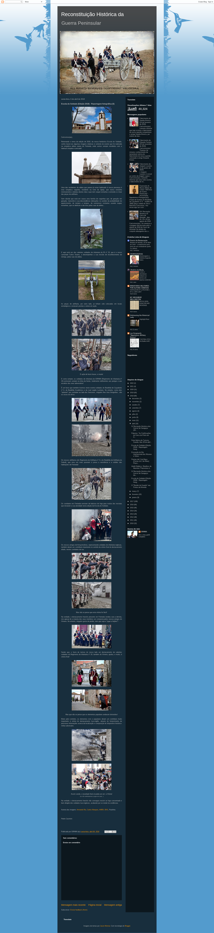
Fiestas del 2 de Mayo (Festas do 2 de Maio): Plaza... (140, 461)
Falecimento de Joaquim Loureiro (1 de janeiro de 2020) (146, 167)
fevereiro (135, 494)
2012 (132, 517)
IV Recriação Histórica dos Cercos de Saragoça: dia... (141, 473)
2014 (132, 511)
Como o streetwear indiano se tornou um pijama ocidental (145, 276)
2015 (132, 508)
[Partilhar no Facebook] (112, 832)
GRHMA (144, 532)
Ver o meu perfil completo (144, 536)
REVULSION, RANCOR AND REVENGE (145, 303)
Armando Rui (81, 810)
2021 (132, 386)
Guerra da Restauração (138, 240)
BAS (106, 810)
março (134, 491)
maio (134, 420)
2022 (132, 383)
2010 (132, 523)
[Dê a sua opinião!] (108, 832)
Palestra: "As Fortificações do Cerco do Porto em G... (141, 435)
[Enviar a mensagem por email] (105, 832)
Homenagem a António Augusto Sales (145, 258)
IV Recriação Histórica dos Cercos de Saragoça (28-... (141, 428)
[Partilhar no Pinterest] (115, 832)
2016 (132, 505)
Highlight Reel (144, 319)
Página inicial (94, 905)
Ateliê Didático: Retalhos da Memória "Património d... (141, 467)
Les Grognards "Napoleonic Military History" (138, 335)
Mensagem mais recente (73, 905)
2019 (132, 392)
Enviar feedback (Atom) (78, 910)
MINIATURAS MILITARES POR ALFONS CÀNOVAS (139, 287)
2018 (132, 396)
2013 (132, 514)
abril (133, 424)
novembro (136, 402)
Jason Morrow (105, 926)
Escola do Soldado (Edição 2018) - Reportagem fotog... (141, 447)
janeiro (134, 497)
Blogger (127, 926)
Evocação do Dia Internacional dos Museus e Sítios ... (141, 454)
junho (134, 417)
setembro (135, 408)
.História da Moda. (137, 270)
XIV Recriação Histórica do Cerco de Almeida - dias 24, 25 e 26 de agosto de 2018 (145, 216)
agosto (134, 411)
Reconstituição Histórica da (92, 14)
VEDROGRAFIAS (136, 254)
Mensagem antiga (113, 905)
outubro (135, 405)
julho (134, 414)
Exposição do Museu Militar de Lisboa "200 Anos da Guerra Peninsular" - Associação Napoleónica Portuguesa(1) (140, 191)
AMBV (101, 810)
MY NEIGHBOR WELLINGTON (136, 298)
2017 (132, 501)
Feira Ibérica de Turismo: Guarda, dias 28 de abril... (141, 441)
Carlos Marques (92, 810)
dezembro (136, 398)
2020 (132, 389)
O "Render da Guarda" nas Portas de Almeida (140, 486)
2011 (132, 520)
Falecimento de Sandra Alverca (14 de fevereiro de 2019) (145, 121)
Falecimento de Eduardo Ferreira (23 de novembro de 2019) (146, 143)
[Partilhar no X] (110, 832)
